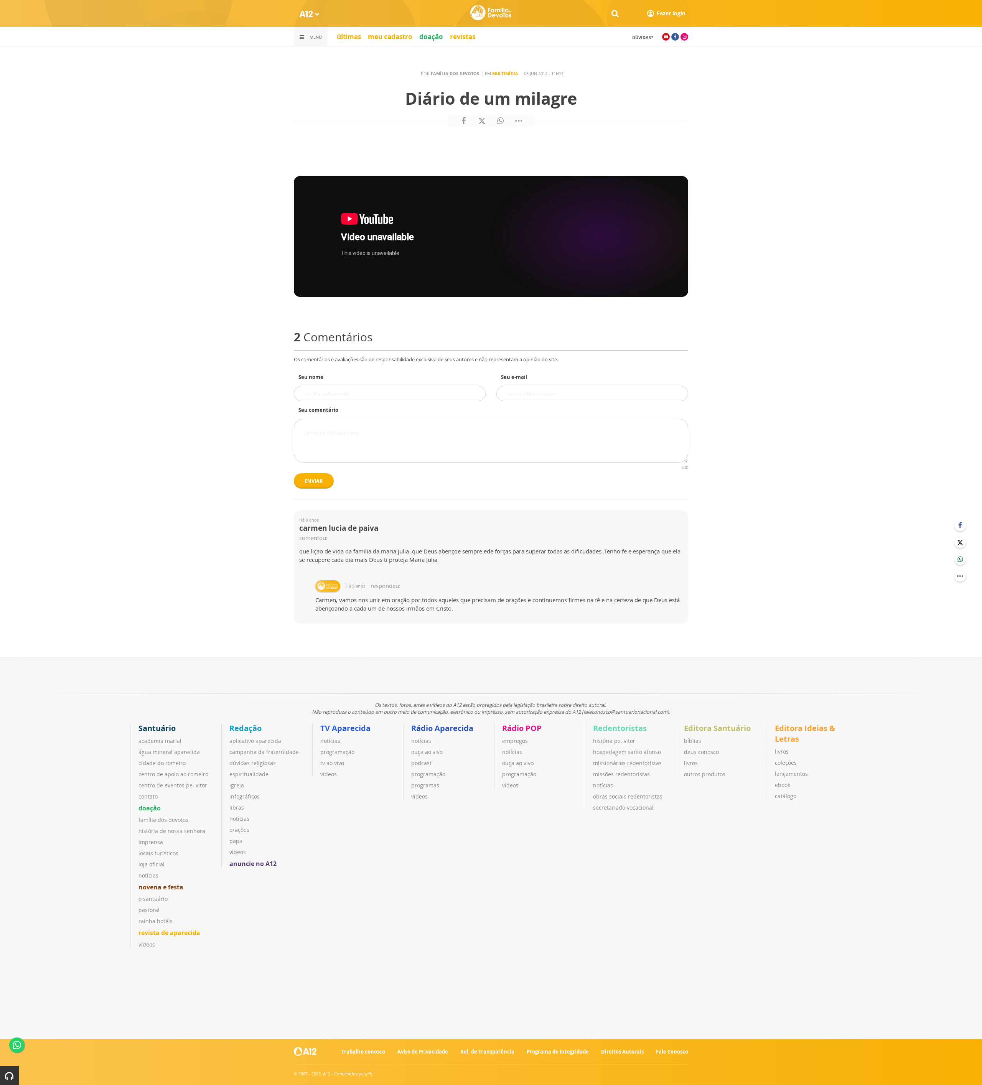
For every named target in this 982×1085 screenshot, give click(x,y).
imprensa (150, 842)
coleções (786, 762)
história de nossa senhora (171, 831)
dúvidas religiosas (252, 763)
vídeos (146, 944)
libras (236, 807)
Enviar (314, 480)
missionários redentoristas (627, 763)
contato (148, 796)
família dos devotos (163, 819)
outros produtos (704, 774)
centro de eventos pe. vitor (172, 785)
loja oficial (151, 864)
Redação (245, 728)
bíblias (692, 740)
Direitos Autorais (622, 1051)
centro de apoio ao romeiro (173, 774)
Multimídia (505, 73)
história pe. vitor (614, 740)
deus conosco (701, 752)
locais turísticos (158, 853)
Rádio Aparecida (442, 728)
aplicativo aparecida (255, 740)
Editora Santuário (717, 728)
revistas (462, 36)
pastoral (149, 910)
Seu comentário (318, 410)
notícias (148, 875)
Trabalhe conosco (363, 1051)
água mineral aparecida (169, 752)
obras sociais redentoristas (627, 796)
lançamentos (791, 773)
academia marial (159, 740)
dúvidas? (642, 37)
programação (337, 752)
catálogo (785, 796)
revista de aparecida (169, 933)
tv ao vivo (332, 763)
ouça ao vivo (427, 752)
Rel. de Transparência (487, 1051)
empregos (515, 740)
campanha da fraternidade (264, 752)
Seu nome (310, 377)
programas (425, 785)
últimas (349, 36)
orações (239, 829)
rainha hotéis (155, 921)
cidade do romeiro (162, 763)
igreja (236, 785)
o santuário (153, 898)
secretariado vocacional (623, 807)
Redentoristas (620, 728)
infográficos (244, 796)
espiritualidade (249, 774)
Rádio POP (522, 728)
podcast (421, 763)
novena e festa (160, 887)
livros (691, 763)
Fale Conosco (672, 1051)
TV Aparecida (345, 728)
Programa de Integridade (558, 1051)
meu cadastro (390, 36)
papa (235, 841)
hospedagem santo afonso (627, 752)
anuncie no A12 (253, 863)
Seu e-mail (514, 377)
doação (431, 36)
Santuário (157, 728)
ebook (782, 785)
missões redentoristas (621, 774)
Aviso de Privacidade (422, 1051)
